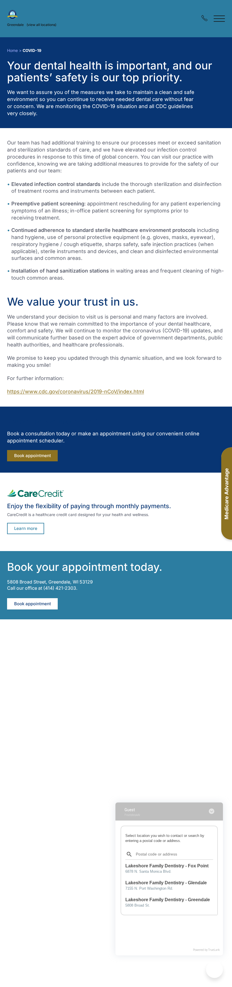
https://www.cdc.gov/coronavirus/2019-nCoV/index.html (75, 391)
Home (12, 50)
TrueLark (214, 949)
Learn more (25, 528)
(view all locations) (41, 25)
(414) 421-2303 (59, 588)
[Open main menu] (219, 18)
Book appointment (36, 455)
